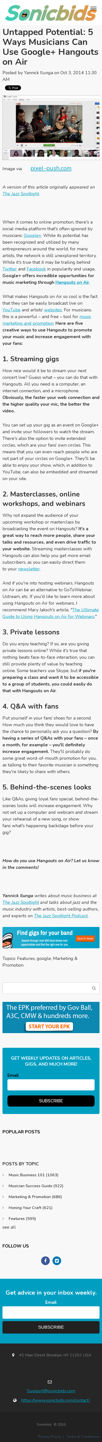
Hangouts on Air (72, 282)
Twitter (9, 269)
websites (53, 310)
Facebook (36, 269)
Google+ (32, 235)
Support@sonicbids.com (51, 1391)
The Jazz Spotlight (20, 194)
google (44, 958)
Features (26, 958)
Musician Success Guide (36, 1186)
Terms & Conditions (83, 1436)
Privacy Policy (49, 1436)
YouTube (11, 310)
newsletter (29, 569)
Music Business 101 (33, 1175)
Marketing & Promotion (35, 1197)
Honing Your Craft (30, 1208)
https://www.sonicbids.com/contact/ (55, 1400)
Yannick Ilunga (38, 73)
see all (9, 1227)
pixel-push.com (51, 168)
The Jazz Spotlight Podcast (61, 916)
